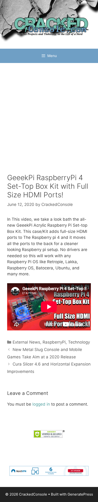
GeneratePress (80, 494)
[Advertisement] (49, 122)
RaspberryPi (54, 342)
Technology (79, 342)
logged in (41, 404)
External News (26, 342)
